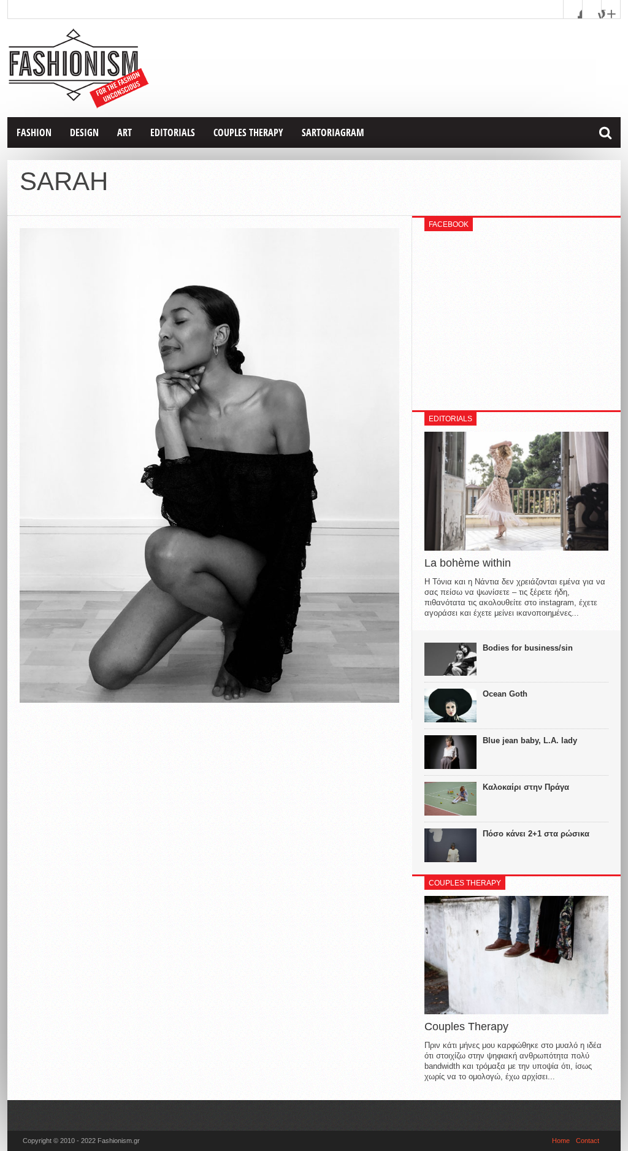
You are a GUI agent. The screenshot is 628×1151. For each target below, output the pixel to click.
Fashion (34, 132)
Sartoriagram (333, 132)
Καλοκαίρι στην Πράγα (526, 787)
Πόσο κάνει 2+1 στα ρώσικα (536, 833)
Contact (587, 1140)
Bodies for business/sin (528, 647)
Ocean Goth (505, 693)
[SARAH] (209, 700)
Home (561, 1140)
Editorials (172, 132)
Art (124, 132)
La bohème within (467, 563)
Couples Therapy (248, 132)
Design (84, 132)
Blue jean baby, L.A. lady (530, 740)
